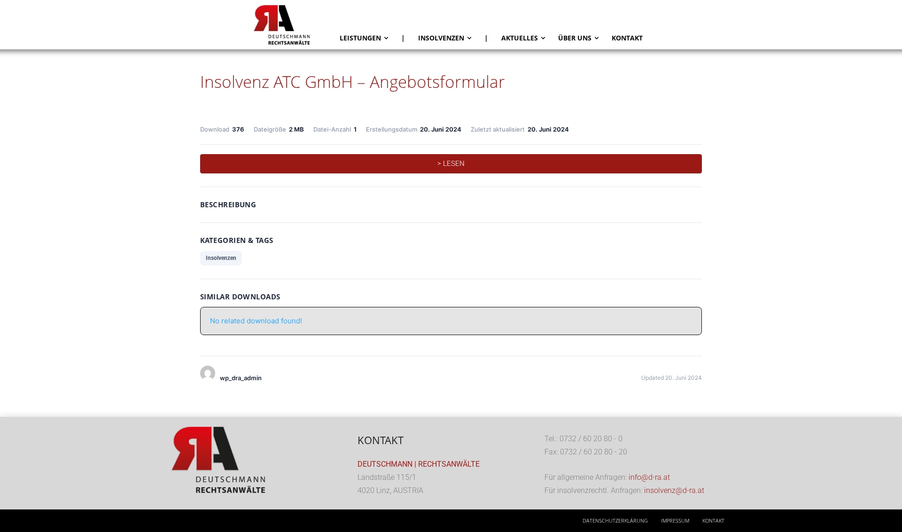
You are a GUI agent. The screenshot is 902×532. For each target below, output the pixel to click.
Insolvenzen (221, 258)
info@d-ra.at (649, 477)
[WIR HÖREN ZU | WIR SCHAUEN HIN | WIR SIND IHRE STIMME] (293, 25)
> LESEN (451, 163)
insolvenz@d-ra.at (674, 490)
